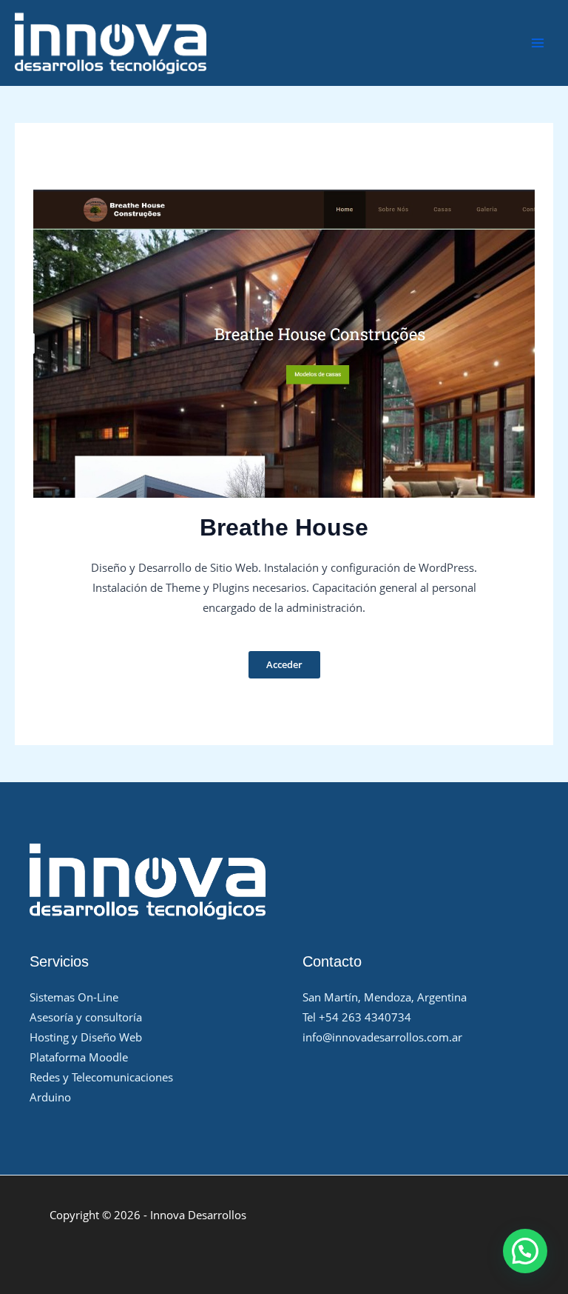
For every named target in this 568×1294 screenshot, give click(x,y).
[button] (525, 1251)
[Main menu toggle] (537, 43)
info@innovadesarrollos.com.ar (382, 1037)
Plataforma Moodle (79, 1057)
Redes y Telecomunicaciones (101, 1077)
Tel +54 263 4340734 (356, 1017)
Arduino (50, 1097)
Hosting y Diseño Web (86, 1037)
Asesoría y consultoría (86, 1017)
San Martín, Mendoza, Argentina (384, 997)
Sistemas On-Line (74, 997)
